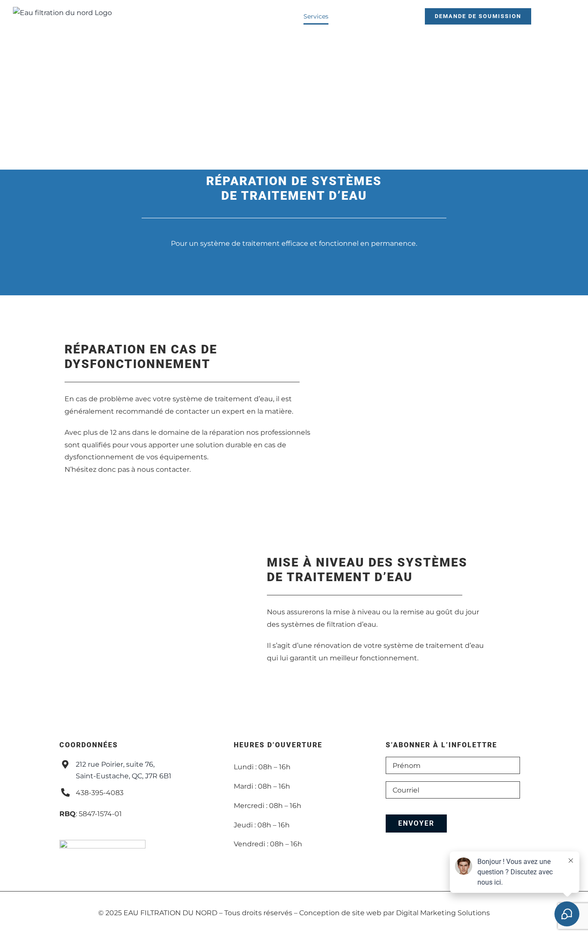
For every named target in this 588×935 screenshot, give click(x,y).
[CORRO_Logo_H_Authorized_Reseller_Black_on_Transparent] (102, 843)
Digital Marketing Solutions (443, 913)
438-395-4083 (100, 793)
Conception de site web (340, 913)
